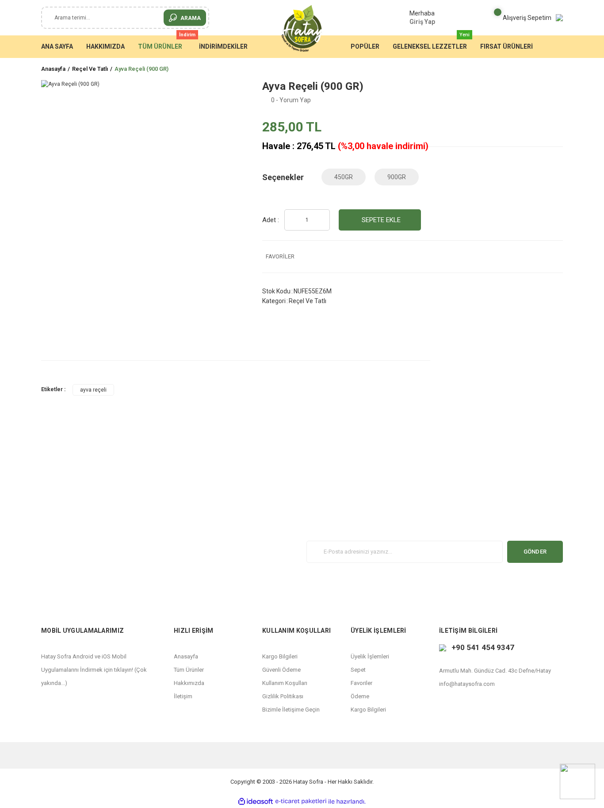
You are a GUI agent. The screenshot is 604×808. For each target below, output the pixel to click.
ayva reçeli (93, 390)
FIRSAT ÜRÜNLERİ (506, 46)
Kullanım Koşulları (284, 683)
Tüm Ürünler (189, 669)
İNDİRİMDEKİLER (223, 46)
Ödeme (360, 696)
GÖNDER (535, 551)
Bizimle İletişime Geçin (291, 709)
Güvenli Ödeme (281, 669)
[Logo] (302, 29)
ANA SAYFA (57, 46)
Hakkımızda (189, 683)
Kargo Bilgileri (280, 656)
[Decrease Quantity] (321, 220)
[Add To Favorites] (412, 256)
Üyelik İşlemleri (370, 656)
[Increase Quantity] (293, 220)
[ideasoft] (255, 801)
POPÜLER (365, 46)
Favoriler (361, 683)
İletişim (183, 696)
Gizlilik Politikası (282, 696)
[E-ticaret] (301, 801)
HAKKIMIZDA (105, 46)
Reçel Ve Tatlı (307, 300)
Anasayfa (186, 656)
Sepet (358, 669)
